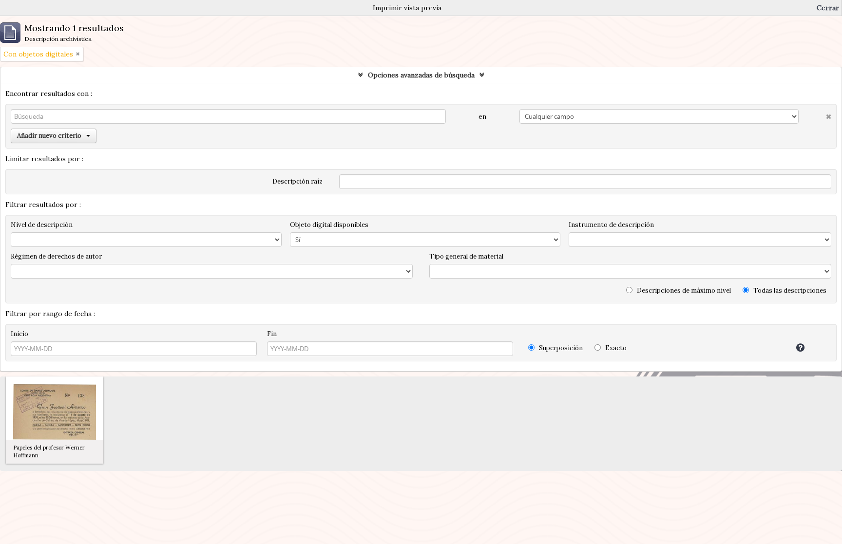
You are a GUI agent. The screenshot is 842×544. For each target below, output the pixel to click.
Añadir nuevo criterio (49, 135)
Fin (272, 334)
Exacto (615, 348)
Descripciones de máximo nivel (683, 290)
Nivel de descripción (42, 225)
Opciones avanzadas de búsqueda (421, 75)
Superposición (560, 348)
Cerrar (828, 7)
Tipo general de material (466, 256)
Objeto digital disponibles (329, 225)
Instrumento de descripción (611, 225)
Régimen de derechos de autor (56, 256)
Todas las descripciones (789, 290)
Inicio (19, 334)
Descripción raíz (297, 181)
